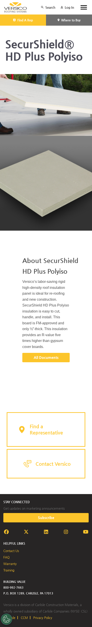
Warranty (10, 563)
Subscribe (46, 517)
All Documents (46, 357)
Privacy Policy (42, 617)
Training (8, 570)
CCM (24, 617)
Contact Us (11, 551)
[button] (46, 429)
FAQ (6, 557)
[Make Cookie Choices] (6, 619)
